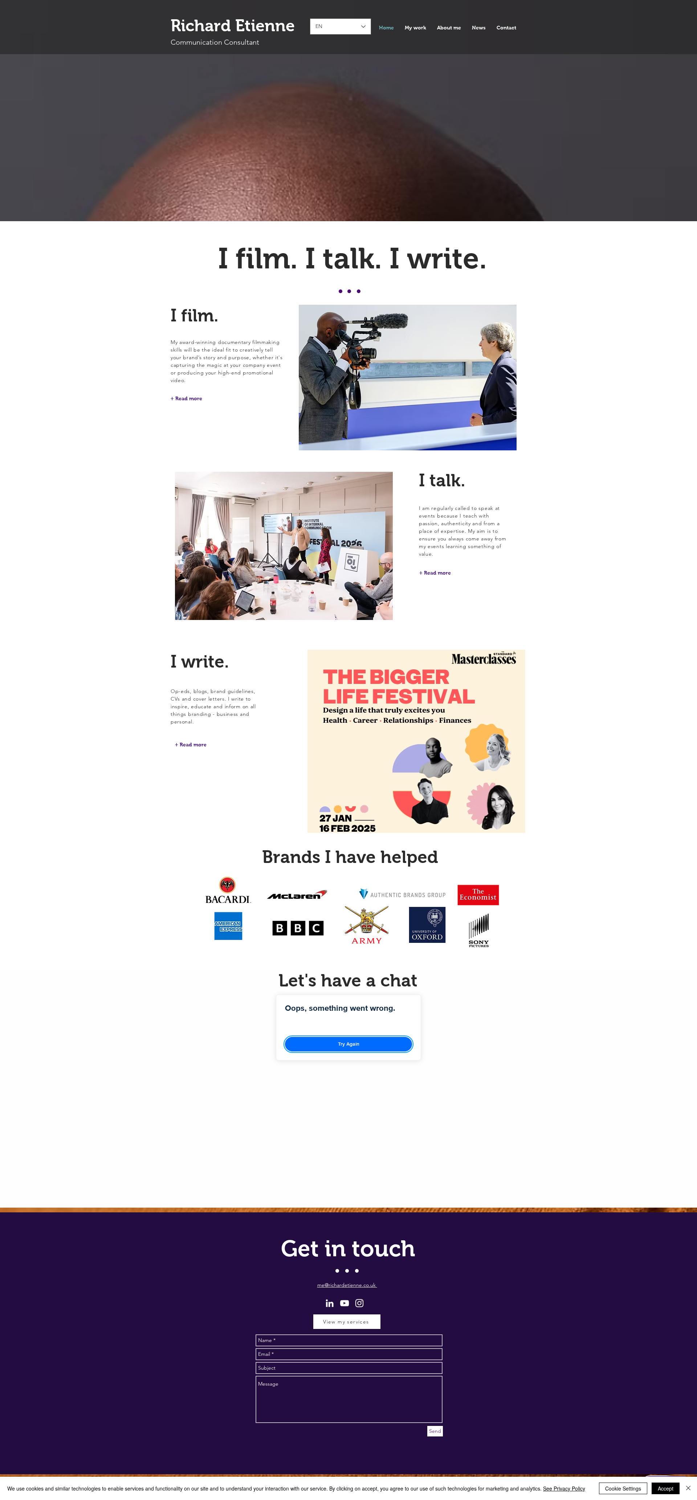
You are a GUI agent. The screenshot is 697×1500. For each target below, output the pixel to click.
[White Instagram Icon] (359, 1303)
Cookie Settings (623, 1488)
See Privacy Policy (564, 1488)
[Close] (688, 1488)
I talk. (442, 480)
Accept (665, 1488)
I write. (200, 661)
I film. (195, 315)
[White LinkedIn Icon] (329, 1303)
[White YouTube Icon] (344, 1303)
